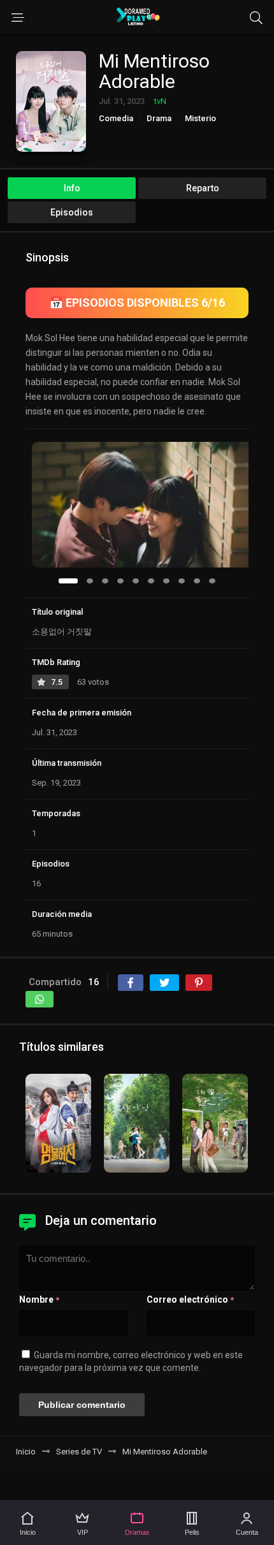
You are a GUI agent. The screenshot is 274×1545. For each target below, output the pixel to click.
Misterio (200, 118)
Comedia (116, 118)
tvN (160, 101)
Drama (159, 118)
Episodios (71, 212)
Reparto (202, 188)
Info (72, 188)
